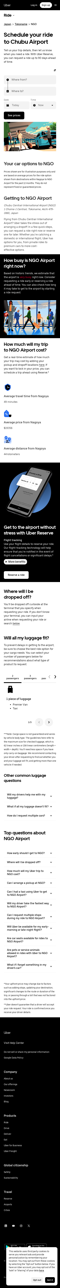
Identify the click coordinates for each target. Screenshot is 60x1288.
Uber (7, 5)
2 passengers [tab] (12, 677)
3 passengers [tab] (30, 677)
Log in (34, 5)
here (41, 364)
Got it (50, 1280)
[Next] (49, 722)
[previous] (49, 677)
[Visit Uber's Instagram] (21, 1226)
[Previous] (39, 722)
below (16, 623)
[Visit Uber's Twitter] (29, 1226)
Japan (7, 24)
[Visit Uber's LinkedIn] (6, 1226)
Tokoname (21, 24)
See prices (14, 115)
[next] (55, 677)
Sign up (46, 5)
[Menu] (55, 5)
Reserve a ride (16, 574)
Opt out (37, 1280)
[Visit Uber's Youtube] (13, 1226)
